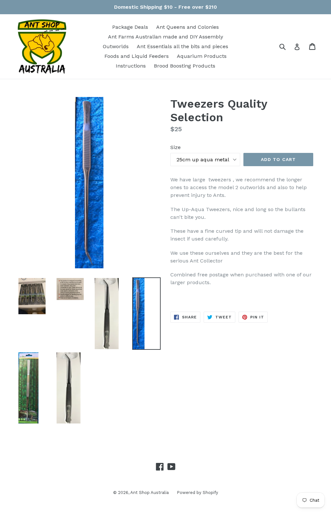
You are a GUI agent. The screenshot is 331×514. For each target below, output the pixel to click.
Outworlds (116, 46)
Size (175, 147)
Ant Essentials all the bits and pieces (182, 46)
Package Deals (130, 27)
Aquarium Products (202, 56)
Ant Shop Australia (149, 492)
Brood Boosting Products (184, 66)
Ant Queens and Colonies (187, 27)
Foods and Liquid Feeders (136, 56)
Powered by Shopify (197, 492)
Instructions (131, 66)
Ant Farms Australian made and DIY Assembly (165, 37)
